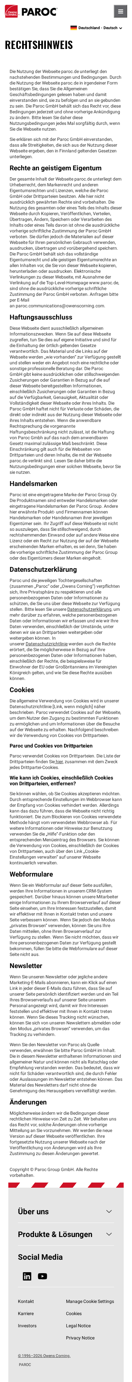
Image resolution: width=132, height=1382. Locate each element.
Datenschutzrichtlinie (47, 644)
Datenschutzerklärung (89, 609)
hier (59, 761)
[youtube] (42, 1276)
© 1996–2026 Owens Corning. (44, 1355)
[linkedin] (27, 1276)
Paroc (31, 11)
